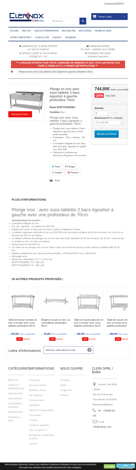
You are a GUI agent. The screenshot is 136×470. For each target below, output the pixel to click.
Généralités (34, 405)
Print (57, 180)
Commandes (35, 415)
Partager (70, 166)
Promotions (34, 380)
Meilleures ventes (37, 390)
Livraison (33, 420)
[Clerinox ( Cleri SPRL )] (26, 17)
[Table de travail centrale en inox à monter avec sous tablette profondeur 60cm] (23, 301)
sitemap (33, 443)
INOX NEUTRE (15, 393)
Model (53, 107)
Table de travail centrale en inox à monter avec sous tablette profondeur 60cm (22, 322)
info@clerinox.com (102, 427)
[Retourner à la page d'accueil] (12, 72)
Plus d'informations (126, 466)
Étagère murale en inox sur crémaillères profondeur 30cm (55, 322)
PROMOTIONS (15, 412)
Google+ (58, 172)
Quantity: (99, 108)
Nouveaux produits (38, 385)
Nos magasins (36, 395)
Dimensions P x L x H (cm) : (109, 118)
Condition (55, 112)
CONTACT (119, 3)
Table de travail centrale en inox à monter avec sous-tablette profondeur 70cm (121, 322)
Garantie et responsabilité (41, 410)
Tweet (57, 166)
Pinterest (74, 172)
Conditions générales (39, 425)
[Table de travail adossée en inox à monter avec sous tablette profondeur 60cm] (88, 301)
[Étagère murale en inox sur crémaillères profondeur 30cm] (56, 301)
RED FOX (13, 380)
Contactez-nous (36, 400)
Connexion (109, 3)
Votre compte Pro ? (38, 430)
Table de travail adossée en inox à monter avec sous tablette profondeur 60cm (88, 322)
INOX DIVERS (15, 398)
